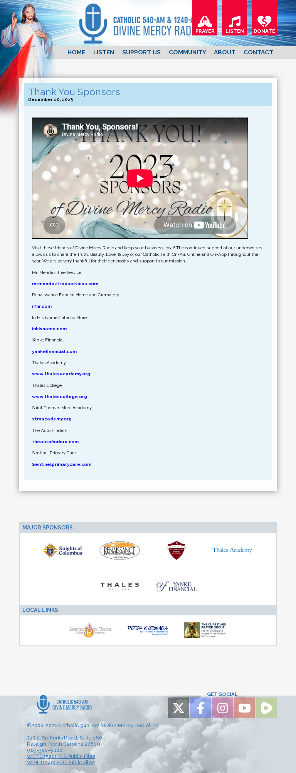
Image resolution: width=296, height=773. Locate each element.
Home (76, 52)
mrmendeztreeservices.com (65, 283)
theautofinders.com (55, 441)
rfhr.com (42, 306)
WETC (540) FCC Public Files (61, 756)
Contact (258, 52)
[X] (178, 707)
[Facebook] (200, 707)
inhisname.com (49, 328)
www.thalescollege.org (59, 396)
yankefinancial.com (54, 351)
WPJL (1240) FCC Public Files (60, 762)
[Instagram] (222, 707)
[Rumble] (266, 707)
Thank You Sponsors (74, 91)
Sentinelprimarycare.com (61, 464)
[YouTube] (244, 707)
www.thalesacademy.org (61, 373)
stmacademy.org (52, 419)
